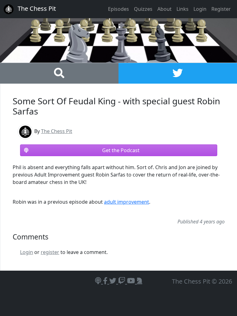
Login (199, 9)
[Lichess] (139, 280)
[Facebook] (106, 280)
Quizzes (143, 9)
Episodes (118, 9)
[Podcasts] (99, 280)
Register (221, 9)
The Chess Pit (56, 131)
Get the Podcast (120, 150)
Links (183, 9)
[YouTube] (132, 280)
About (164, 9)
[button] (59, 75)
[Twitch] (122, 280)
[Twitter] (113, 280)
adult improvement (126, 201)
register (50, 252)
